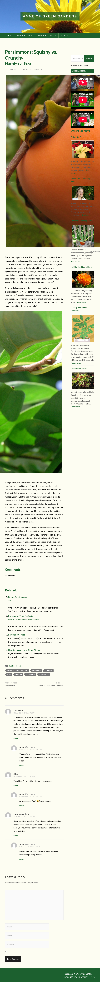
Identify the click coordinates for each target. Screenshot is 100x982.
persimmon (30, 674)
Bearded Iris (11, 684)
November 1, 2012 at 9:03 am (24, 713)
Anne (25, 69)
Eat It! (11, 666)
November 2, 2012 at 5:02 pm (24, 776)
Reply (16, 738)
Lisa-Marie (18, 710)
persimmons (44, 674)
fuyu (9, 674)
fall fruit (49, 671)
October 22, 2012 (12, 69)
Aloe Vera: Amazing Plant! (82, 220)
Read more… (87, 215)
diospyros (36, 671)
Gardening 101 (23, 35)
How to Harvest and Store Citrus (24, 650)
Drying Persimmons (17, 599)
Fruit (19, 666)
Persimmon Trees (16, 634)
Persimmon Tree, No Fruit (24, 617)
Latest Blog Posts (80, 131)
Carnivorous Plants (79, 368)
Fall (16, 666)
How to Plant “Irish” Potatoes (51, 684)
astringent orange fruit (17, 671)
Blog (63, 35)
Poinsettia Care (77, 137)
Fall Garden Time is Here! (81, 267)
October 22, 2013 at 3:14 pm (24, 817)
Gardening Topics (45, 35)
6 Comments (36, 69)
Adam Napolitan (81, 977)
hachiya (18, 674)
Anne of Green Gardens (50, 16)
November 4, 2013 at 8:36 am (30, 847)
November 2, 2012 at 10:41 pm (30, 750)
